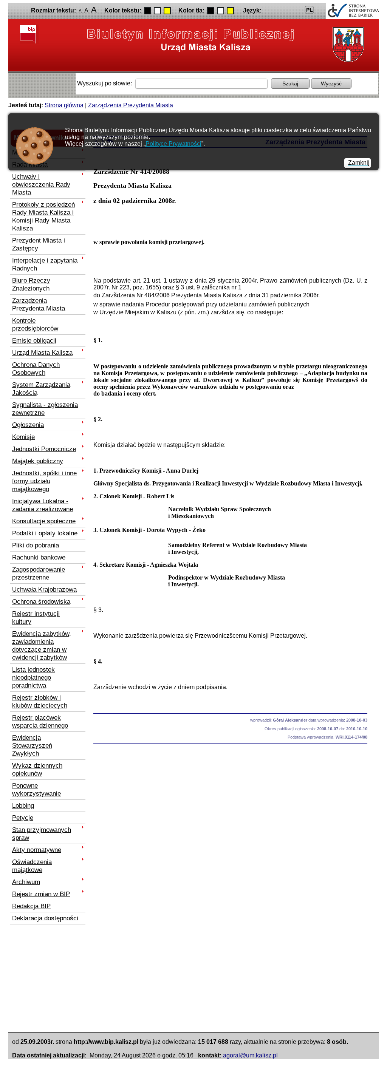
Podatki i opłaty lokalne (44, 533)
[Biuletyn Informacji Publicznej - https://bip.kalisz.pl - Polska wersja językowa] (309, 10)
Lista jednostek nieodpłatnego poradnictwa (33, 677)
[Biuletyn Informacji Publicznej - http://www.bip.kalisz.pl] (191, 40)
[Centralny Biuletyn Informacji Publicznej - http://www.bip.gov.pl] (29, 34)
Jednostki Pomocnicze (44, 449)
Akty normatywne (36, 849)
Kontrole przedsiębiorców (35, 324)
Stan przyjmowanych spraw (41, 833)
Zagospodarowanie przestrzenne (38, 573)
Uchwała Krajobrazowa (44, 589)
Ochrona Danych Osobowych (36, 368)
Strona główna (64, 105)
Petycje (22, 817)
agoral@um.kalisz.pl (250, 1055)
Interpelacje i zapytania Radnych (44, 264)
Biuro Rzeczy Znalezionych (31, 284)
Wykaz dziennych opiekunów (37, 769)
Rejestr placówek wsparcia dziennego (40, 721)
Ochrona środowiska (41, 601)
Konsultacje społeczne (44, 521)
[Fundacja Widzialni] (352, 11)
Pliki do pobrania (35, 545)
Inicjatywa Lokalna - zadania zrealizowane (42, 505)
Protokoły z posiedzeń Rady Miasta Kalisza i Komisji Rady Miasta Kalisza (43, 216)
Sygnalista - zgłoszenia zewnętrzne (45, 408)
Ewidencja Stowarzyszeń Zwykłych (32, 745)
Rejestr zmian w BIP (41, 894)
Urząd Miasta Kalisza (42, 352)
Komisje (23, 437)
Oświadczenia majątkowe (32, 865)
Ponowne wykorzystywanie (36, 789)
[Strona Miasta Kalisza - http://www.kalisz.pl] (346, 44)
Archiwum (26, 882)
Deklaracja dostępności (45, 918)
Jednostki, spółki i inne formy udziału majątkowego (44, 481)
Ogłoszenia (28, 424)
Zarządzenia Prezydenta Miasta (130, 105)
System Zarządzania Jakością (41, 388)
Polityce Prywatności (173, 144)
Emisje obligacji (34, 340)
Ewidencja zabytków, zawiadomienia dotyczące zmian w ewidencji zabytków (41, 645)
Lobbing (23, 805)
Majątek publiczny (37, 461)
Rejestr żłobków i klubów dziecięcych (39, 701)
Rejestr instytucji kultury (36, 617)
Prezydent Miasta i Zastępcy (38, 244)
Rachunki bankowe (38, 557)
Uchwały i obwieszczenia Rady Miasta (41, 184)
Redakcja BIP (31, 906)
